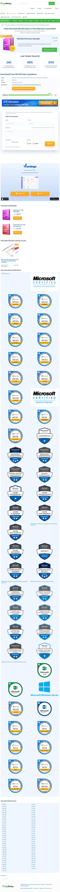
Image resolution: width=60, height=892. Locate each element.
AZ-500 (33, 823)
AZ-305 (4, 806)
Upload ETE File (17, 17)
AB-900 (4, 808)
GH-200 (4, 854)
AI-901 (4, 816)
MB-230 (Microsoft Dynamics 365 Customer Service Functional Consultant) (33, 25)
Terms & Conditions (25, 885)
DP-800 (33, 827)
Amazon (31, 20)
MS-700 (33, 837)
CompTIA (20, 20)
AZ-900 (33, 816)
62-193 (4, 870)
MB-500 (34, 854)
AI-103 (33, 804)
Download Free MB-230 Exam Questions (23, 88)
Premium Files (31, 13)
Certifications (12, 13)
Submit (50, 144)
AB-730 (33, 825)
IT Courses (35, 888)
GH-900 (4, 856)
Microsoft (14, 20)
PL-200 (4, 845)
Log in (39, 8)
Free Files (22, 13)
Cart (57, 8)
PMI (41, 20)
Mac (41, 193)
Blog (21, 888)
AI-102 (4, 841)
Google (53, 20)
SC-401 (33, 814)
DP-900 (33, 850)
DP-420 (4, 858)
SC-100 (4, 821)
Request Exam (6, 17)
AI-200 (33, 841)
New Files (41, 13)
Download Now (50, 49)
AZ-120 (4, 866)
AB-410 (33, 839)
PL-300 (33, 810)
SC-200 (33, 812)
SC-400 (33, 866)
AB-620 (4, 827)
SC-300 (33, 808)
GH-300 (4, 814)
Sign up (32, 8)
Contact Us (43, 884)
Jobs (26, 17)
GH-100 (34, 860)
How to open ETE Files (30, 170)
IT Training (40, 888)
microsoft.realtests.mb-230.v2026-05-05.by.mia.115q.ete (26, 84)
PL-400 (33, 829)
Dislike (36, 143)
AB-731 (4, 825)
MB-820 (4, 852)
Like (30, 143)
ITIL (49, 20)
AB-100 (33, 806)
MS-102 (33, 821)
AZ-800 (4, 843)
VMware (36, 20)
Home (3, 13)
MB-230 (4, 847)
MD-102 (4, 812)
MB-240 (4, 868)
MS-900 (33, 868)
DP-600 (4, 818)
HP (45, 20)
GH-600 (4, 860)
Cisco (26, 20)
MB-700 (34, 862)
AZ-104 (4, 804)
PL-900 (33, 843)
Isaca (58, 20)
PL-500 (33, 864)
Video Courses (51, 13)
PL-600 (33, 852)
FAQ (39, 884)
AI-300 (33, 831)
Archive (36, 884)
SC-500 (33, 818)
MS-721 (33, 856)
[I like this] (51, 95)
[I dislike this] (55, 95)
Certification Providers (28, 888)
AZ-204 (33, 835)
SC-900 (4, 833)
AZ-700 (4, 823)
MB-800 (34, 845)
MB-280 (34, 858)
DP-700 (4, 810)
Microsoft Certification (10, 25)
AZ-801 (4, 831)
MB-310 (34, 847)
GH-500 (4, 862)
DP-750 (4, 837)
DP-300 (4, 839)
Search (51, 3)
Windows (21, 193)
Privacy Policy (49, 884)
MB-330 (4, 850)
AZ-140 (4, 835)
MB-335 (4, 864)
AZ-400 (4, 829)
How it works (49, 8)
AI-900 (33, 833)
